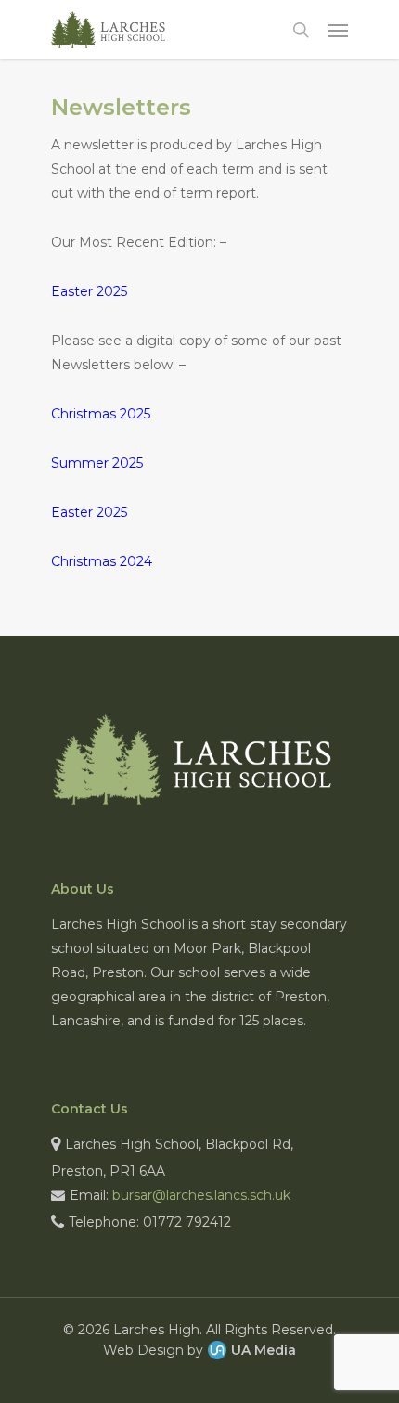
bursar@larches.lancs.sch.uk (201, 1195)
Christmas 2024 (101, 561)
